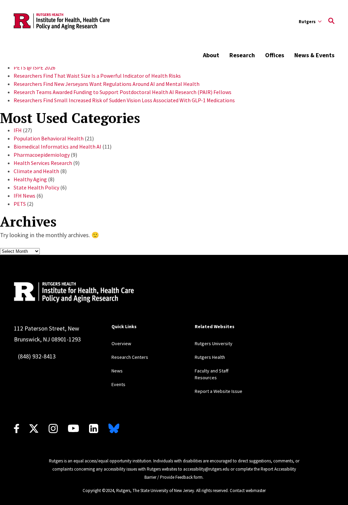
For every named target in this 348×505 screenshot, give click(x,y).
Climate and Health (36, 171)
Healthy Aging (30, 179)
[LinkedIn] (93, 428)
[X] (33, 428)
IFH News (24, 195)
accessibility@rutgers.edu (206, 469)
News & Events (314, 55)
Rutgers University (213, 343)
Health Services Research (43, 162)
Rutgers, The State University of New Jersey (155, 490)
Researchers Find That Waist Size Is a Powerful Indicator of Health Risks (97, 75)
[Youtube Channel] (73, 428)
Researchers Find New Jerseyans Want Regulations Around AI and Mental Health (106, 83)
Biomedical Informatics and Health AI (57, 146)
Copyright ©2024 (98, 490)
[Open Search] (331, 21)
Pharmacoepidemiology (42, 154)
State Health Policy (36, 187)
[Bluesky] (113, 428)
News (117, 371)
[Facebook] (16, 428)
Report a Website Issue (218, 391)
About (211, 55)
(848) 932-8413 (37, 356)
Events (118, 384)
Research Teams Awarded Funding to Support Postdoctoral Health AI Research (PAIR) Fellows (122, 92)
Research (242, 55)
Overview (121, 343)
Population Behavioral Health (49, 138)
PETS (20, 203)
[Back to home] (74, 292)
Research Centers (129, 357)
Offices (274, 55)
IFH (18, 130)
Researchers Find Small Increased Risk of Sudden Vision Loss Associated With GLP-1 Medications (124, 100)
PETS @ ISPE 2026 (34, 67)
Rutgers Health (210, 357)
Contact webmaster (248, 490)
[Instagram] (53, 428)
